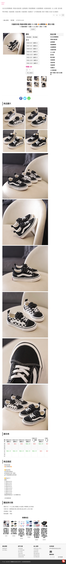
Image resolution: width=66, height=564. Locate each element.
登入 (40, 548)
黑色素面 (29, 37)
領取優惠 (61, 557)
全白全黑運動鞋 (7, 8)
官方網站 (4, 550)
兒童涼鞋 (18, 12)
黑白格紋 (35, 37)
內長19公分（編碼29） (32, 51)
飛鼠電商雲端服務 (26, 561)
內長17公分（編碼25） (32, 46)
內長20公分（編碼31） (32, 54)
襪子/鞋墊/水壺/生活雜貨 (50, 12)
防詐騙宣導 (36, 557)
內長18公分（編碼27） (32, 48)
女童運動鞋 (39, 8)
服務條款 (36, 552)
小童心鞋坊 (6, 20)
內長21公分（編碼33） (32, 57)
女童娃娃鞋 (47, 8)
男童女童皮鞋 (17, 8)
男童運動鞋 (32, 8)
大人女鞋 (54, 8)
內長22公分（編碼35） (33, 60)
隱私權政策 (36, 553)
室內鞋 (60, 8)
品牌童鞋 (25, 8)
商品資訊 (33, 29)
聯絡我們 (4, 548)
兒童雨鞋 (24, 12)
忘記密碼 (36, 550)
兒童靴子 (30, 12)
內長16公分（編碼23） (32, 43)
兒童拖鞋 (11, 12)
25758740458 (20, 20)
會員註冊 (36, 548)
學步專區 (5, 12)
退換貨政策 (36, 555)
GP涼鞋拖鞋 (38, 12)
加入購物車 (30, 72)
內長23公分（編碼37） (33, 63)
